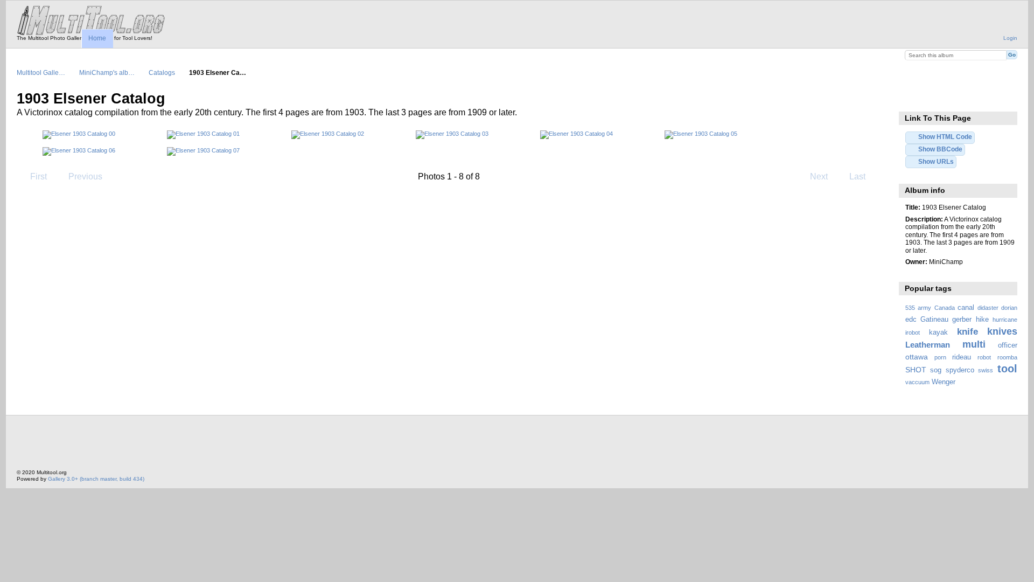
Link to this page (911, 97)
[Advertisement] (213, 445)
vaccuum (917, 382)
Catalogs (162, 72)
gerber (962, 319)
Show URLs (936, 161)
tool (1007, 369)
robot (984, 357)
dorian (1009, 307)
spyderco (960, 370)
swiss (985, 370)
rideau (961, 357)
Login (1010, 38)
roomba (1007, 357)
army (924, 307)
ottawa (916, 356)
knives (1002, 331)
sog (935, 370)
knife (967, 332)
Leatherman (927, 344)
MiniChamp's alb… (107, 72)
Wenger (943, 382)
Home (97, 38)
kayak (938, 332)
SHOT (915, 369)
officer (1007, 345)
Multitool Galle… (41, 72)
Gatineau (934, 319)
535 (910, 307)
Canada (944, 307)
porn (940, 357)
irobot (912, 332)
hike (982, 319)
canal (966, 307)
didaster (987, 307)
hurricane (1005, 319)
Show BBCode (940, 149)
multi (974, 344)
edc (911, 319)
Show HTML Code (945, 136)
